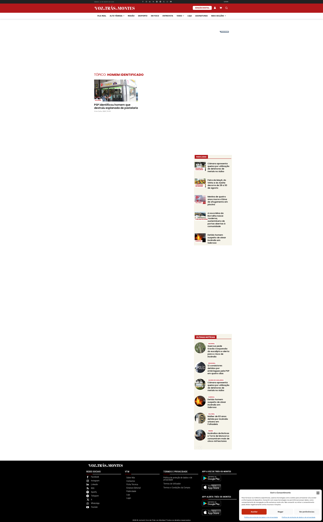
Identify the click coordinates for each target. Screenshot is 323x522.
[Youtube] (170, 1)
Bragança (211, 363)
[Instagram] (146, 1)
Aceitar (254, 512)
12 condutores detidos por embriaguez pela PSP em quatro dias (218, 369)
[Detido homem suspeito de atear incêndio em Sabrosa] (200, 237)
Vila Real (98, 100)
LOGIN (226, 2)
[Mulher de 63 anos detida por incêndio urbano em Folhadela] (200, 418)
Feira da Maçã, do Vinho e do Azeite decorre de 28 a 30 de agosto (217, 184)
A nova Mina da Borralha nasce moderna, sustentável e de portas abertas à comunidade (216, 220)
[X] (163, 1)
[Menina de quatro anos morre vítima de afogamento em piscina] (200, 199)
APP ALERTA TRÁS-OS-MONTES (216, 496)
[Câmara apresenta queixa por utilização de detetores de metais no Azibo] (200, 166)
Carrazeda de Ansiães (199, 185)
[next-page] (200, 448)
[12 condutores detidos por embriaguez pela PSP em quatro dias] (200, 367)
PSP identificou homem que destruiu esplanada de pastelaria (116, 106)
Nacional (211, 343)
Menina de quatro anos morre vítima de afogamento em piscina (218, 200)
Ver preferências (306, 512)
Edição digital (202, 8)
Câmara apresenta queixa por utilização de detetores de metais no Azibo (218, 167)
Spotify (94, 492)
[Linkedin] (149, 1)
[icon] (221, 8)
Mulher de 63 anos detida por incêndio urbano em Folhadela (218, 420)
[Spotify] (156, 1)
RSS (92, 488)
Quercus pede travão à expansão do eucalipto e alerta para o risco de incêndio (218, 351)
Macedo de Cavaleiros (199, 169)
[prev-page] (196, 448)
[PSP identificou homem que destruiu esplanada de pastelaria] (116, 91)
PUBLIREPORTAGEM (201, 219)
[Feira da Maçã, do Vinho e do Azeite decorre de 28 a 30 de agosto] (200, 183)
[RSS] (153, 1)
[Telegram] (160, 1)
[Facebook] (142, 1)
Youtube (94, 507)
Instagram (95, 480)
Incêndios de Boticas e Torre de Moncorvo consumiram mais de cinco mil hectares (218, 437)
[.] (215, 8)
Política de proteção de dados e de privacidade (261, 517)
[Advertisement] (161, 48)
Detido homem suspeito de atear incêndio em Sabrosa (217, 238)
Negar (280, 512)
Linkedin (94, 484)
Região (210, 431)
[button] (318, 493)
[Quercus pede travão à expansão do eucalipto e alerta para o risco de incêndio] (200, 347)
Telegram (95, 495)
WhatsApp (95, 503)
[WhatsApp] (167, 1)
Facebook (95, 477)
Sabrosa (198, 241)
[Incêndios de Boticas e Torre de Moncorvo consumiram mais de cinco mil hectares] (200, 435)
